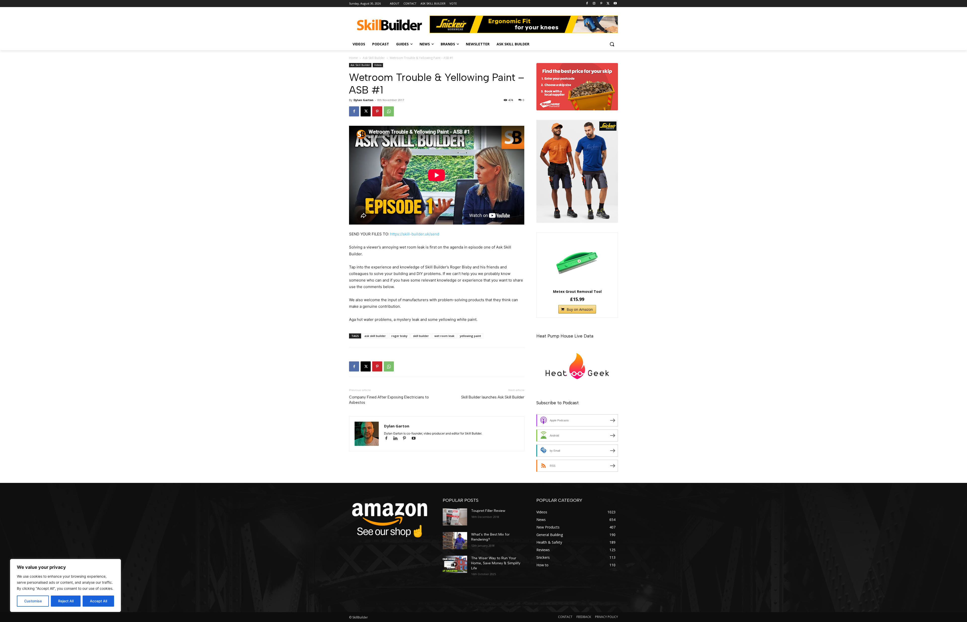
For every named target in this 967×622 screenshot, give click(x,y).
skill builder (421, 336)
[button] (612, 44)
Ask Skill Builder (374, 58)
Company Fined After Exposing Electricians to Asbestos (389, 400)
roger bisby (399, 336)
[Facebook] (587, 4)
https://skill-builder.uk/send (414, 234)
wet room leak (444, 336)
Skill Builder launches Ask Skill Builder (492, 397)
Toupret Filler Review (488, 511)
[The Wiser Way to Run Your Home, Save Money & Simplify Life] (455, 564)
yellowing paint (470, 336)
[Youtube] (615, 4)
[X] (608, 4)
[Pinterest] (601, 4)
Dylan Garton (363, 100)
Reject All (66, 601)
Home (353, 58)
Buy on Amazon (580, 309)
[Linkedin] (397, 439)
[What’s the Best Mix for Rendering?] (455, 540)
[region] (65, 585)
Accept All (98, 601)
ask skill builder (375, 336)
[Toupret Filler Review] (455, 516)
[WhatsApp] (389, 111)
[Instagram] (594, 4)
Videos (378, 65)
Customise (33, 601)
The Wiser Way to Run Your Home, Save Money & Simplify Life (495, 563)
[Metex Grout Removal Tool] (577, 261)
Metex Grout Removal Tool (577, 291)
